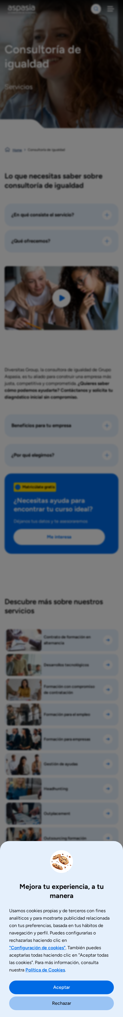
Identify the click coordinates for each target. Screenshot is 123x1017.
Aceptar (61, 987)
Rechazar (61, 1003)
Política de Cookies (45, 970)
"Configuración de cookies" (37, 947)
